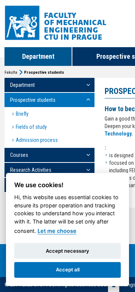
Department (38, 56)
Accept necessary (67, 251)
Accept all (68, 270)
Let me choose (57, 231)
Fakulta (10, 72)
